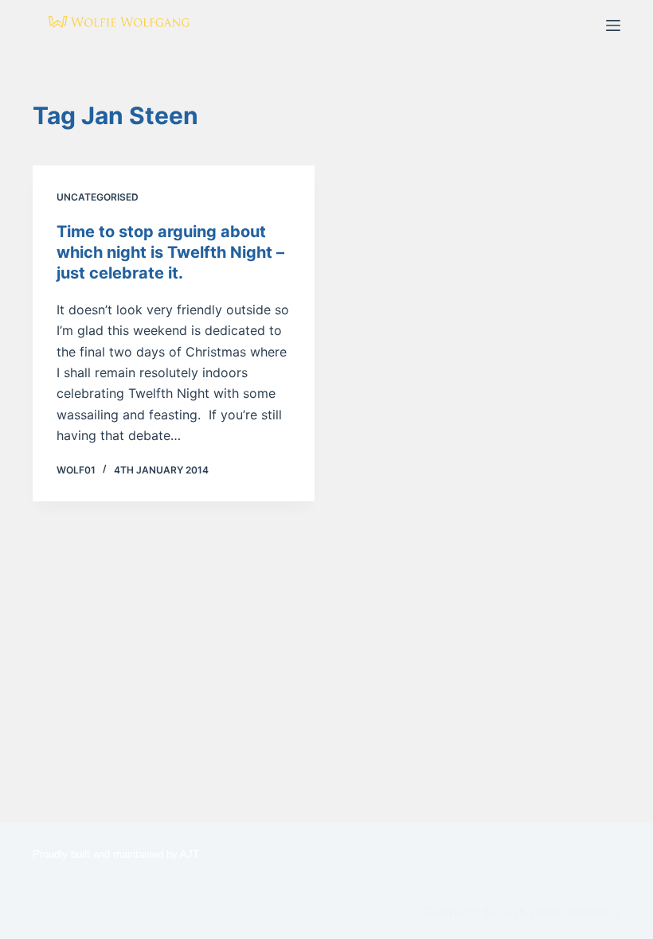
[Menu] (613, 25)
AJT (189, 854)
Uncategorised (98, 197)
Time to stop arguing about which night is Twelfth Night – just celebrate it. (170, 252)
